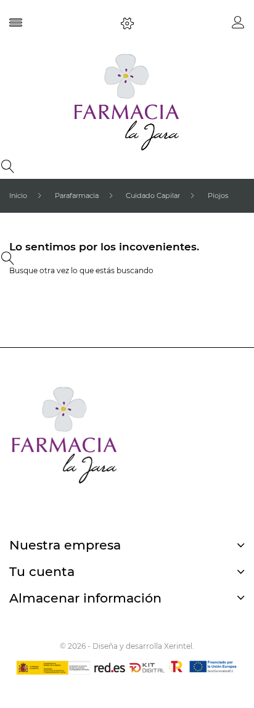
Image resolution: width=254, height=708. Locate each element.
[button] (238, 25)
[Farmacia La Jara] (127, 102)
